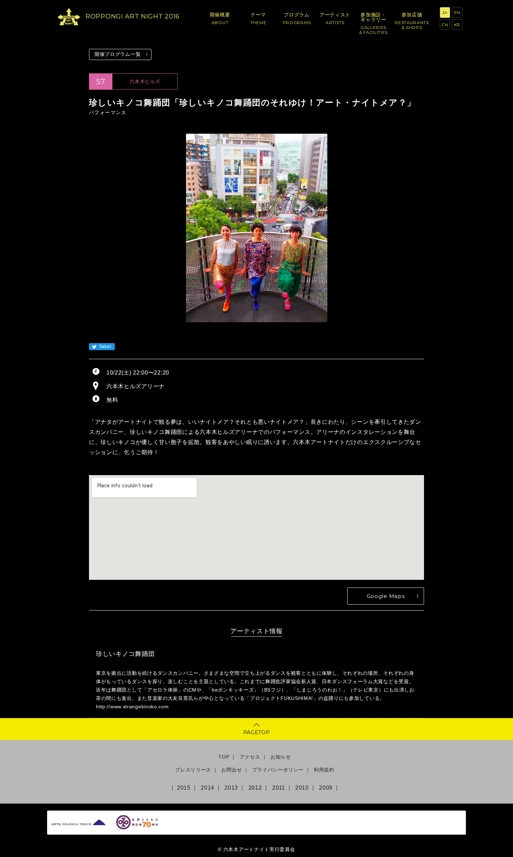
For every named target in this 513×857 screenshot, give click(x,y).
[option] (256, 228)
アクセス (250, 757)
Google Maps (386, 596)
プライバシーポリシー (278, 770)
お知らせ (280, 757)
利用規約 (324, 770)
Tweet (104, 346)
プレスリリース (193, 770)
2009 (326, 788)
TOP (223, 757)
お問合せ (231, 770)
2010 (302, 788)
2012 (255, 788)
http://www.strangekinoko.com (132, 706)
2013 (231, 788)
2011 (278, 788)
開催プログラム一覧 (118, 54)
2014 (207, 788)
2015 (184, 788)
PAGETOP (256, 732)
